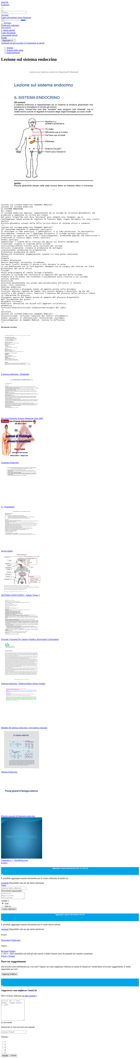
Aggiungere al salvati (35, 43)
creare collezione (9, 909)
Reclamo (5, 951)
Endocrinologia (13, 52)
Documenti (6, 940)
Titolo (3, 885)
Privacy (4, 956)
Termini (11, 956)
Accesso (4, 15)
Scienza (10, 48)
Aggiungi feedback (9, 974)
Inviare (13, 1055)
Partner (12, 951)
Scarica (4, 863)
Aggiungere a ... (8, 40)
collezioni (15, 25)
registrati (5, 883)
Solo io (8, 906)
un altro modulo (29, 996)
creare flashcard (24, 17)
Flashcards (6, 25)
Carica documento (9, 17)
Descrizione (11, 891)
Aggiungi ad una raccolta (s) (13, 43)
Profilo (4, 38)
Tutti (6, 903)
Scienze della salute (15, 50)
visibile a (5, 901)
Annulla (5, 1055)
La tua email (6, 1022)
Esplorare (5, 5)
